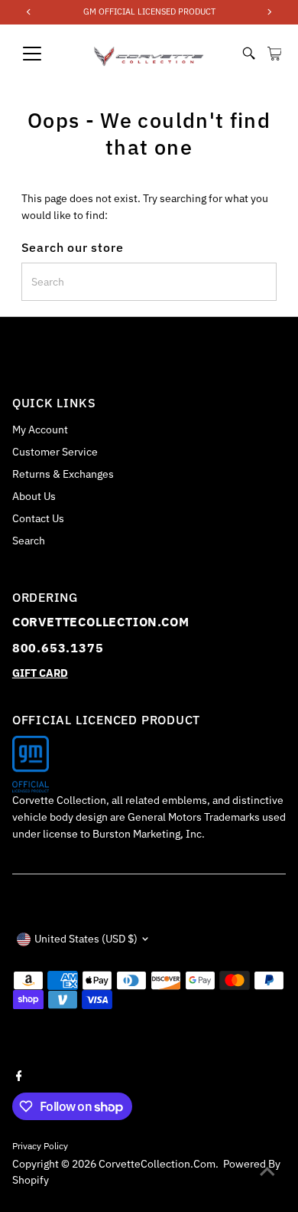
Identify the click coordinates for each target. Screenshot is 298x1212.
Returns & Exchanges (63, 474)
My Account (40, 429)
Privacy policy (40, 1146)
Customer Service (55, 452)
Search (28, 540)
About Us (34, 496)
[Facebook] (19, 1074)
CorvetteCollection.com (157, 1164)
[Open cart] (274, 53)
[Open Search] (249, 53)
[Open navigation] (45, 53)
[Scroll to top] (267, 1170)
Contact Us (38, 518)
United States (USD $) (86, 939)
